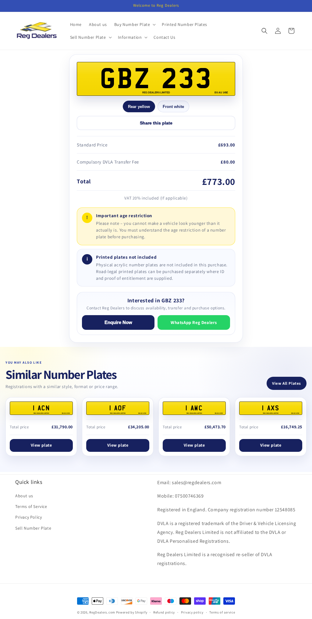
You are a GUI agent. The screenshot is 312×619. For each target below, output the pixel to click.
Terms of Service (31, 506)
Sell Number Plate (33, 528)
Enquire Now (118, 322)
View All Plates (286, 383)
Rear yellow (139, 106)
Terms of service (222, 612)
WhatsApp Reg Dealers (194, 322)
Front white (173, 106)
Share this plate (156, 123)
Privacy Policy (28, 517)
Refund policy (164, 612)
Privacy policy (192, 612)
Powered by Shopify (131, 612)
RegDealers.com (102, 612)
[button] (134, 24)
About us (24, 495)
